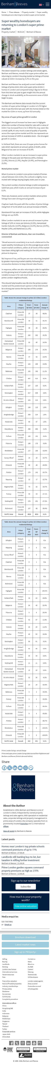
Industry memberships (10, 986)
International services (9, 972)
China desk (6, 1037)
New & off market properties (11, 984)
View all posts (8, 831)
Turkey (4, 1029)
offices (5, 826)
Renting (5, 967)
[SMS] (30, 767)
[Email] (20, 767)
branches (24, 823)
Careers (30, 969)
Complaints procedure (10, 999)
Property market (28, 12)
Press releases (14, 12)
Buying (4, 962)
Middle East (6, 1019)
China (4, 1006)
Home (4, 12)
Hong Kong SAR (7, 1008)
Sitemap (31, 972)
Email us (8, 924)
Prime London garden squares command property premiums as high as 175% (23, 869)
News (30, 962)
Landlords (5, 964)
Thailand (5, 1026)
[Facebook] (4, 767)
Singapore (5, 1021)
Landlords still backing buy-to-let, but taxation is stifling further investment (21, 858)
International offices (9, 1003)
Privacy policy (7, 989)
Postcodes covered (34, 986)
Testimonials (32, 975)
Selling (4, 959)
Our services (6, 994)
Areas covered (32, 984)
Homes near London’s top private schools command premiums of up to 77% (23, 848)
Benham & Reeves (34, 32)
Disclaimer (5, 991)
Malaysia (5, 1016)
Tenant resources (8, 975)
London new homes (9, 969)
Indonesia (5, 1013)
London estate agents (35, 981)
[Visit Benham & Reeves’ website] (23, 787)
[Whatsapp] (25, 767)
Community (6, 997)
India (4, 1011)
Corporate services (8, 1032)
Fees (3, 977)
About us (31, 964)
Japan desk (6, 1034)
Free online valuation (9, 981)
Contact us (31, 959)
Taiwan (4, 1024)
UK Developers (33, 977)
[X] (9, 767)
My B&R (30, 967)
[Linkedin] (15, 767)
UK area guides (33, 989)
